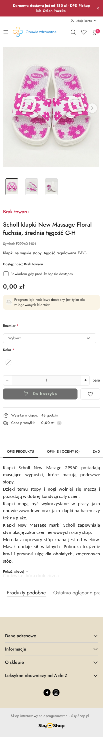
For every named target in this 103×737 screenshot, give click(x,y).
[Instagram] (56, 692)
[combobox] (49, 338)
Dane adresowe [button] (20, 636)
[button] (92, 108)
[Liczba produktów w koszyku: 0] (94, 32)
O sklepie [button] (14, 662)
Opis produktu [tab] (20, 451)
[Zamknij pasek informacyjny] (98, 8)
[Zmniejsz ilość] (7, 380)
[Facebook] (47, 692)
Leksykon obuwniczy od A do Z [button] (36, 675)
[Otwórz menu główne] (6, 32)
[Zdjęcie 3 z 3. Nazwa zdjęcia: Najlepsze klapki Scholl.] (51, 186)
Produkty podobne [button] (26, 592)
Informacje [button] (15, 649)
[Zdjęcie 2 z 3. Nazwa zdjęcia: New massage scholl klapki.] (31, 186)
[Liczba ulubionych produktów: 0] (83, 32)
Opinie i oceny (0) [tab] (63, 451)
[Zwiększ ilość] (85, 380)
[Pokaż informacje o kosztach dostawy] (59, 423)
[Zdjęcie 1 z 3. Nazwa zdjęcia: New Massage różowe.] (12, 186)
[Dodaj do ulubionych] (90, 393)
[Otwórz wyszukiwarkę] (73, 32)
